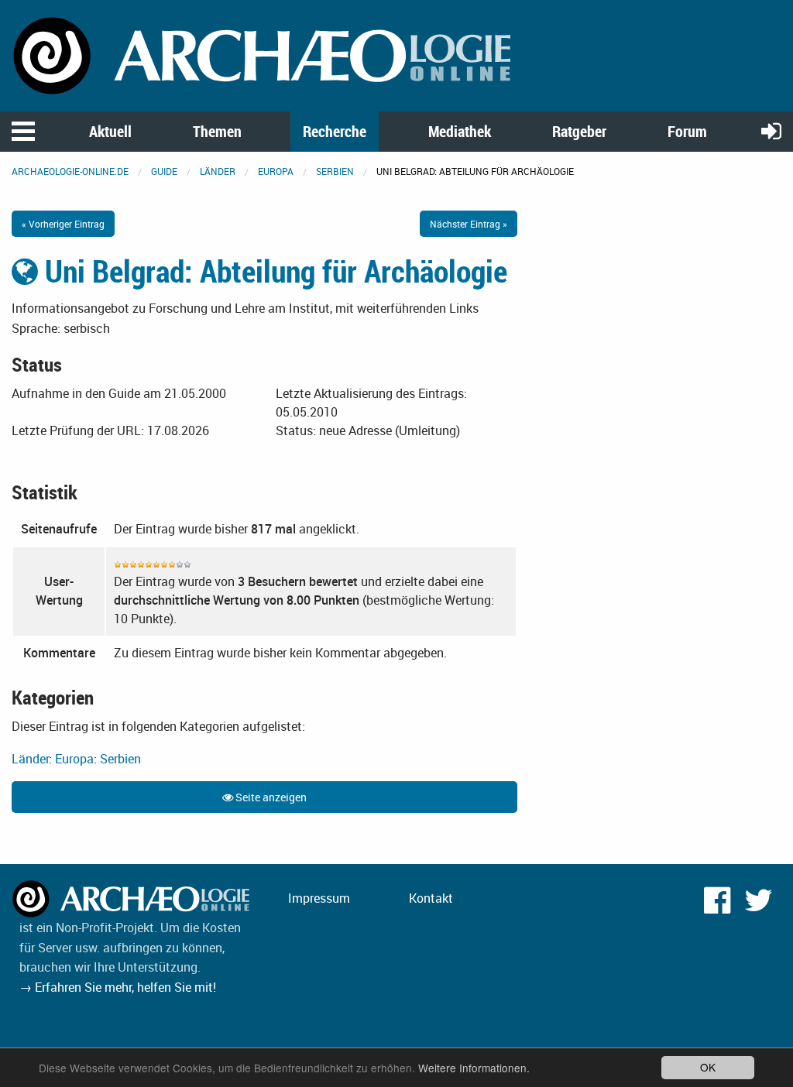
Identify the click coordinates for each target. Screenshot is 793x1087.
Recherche (334, 131)
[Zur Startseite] (264, 54)
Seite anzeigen (270, 797)
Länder (217, 171)
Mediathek (459, 131)
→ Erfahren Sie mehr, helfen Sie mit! (117, 987)
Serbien (335, 171)
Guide (164, 171)
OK (708, 1067)
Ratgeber (579, 131)
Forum (687, 131)
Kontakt (431, 898)
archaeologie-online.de (70, 171)
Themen (217, 131)
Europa (276, 171)
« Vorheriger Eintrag (63, 224)
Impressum (319, 898)
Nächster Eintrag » (468, 224)
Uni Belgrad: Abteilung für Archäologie (272, 271)
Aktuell (110, 131)
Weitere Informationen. (474, 1067)
